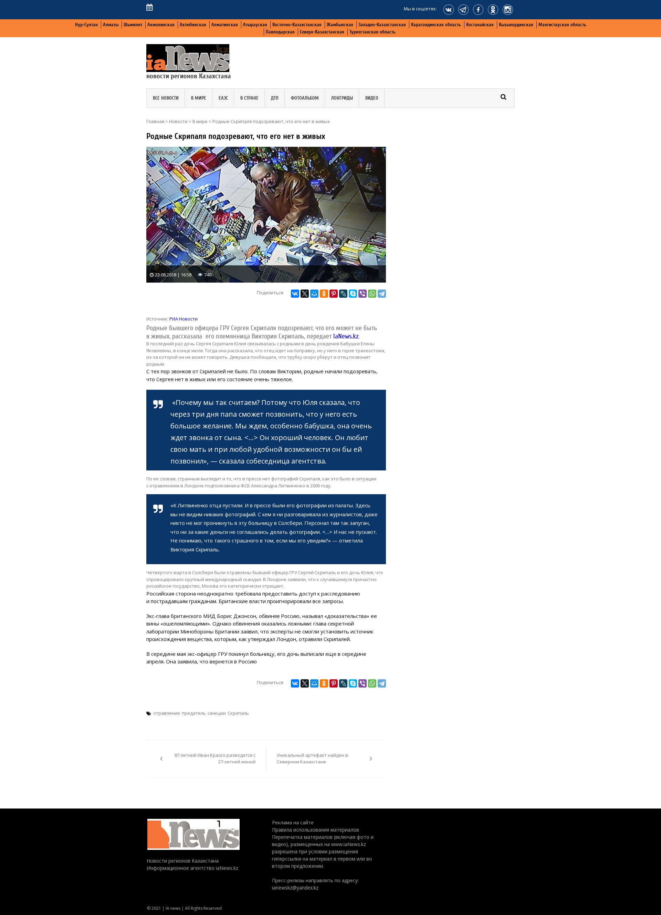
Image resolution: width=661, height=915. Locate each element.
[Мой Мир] (314, 293)
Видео (371, 98)
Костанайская (480, 25)
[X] (305, 293)
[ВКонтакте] (295, 293)
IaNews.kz (345, 336)
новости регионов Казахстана (188, 76)
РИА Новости (183, 319)
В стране (249, 98)
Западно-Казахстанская (382, 25)
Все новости (166, 98)
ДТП (275, 98)
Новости (178, 121)
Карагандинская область (436, 25)
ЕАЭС (223, 98)
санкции (217, 713)
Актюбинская (193, 25)
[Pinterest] (333, 293)
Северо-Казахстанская (322, 32)
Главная (155, 121)
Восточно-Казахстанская (297, 25)
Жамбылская (340, 25)
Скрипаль (238, 713)
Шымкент (133, 25)
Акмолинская (161, 25)
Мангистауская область (562, 25)
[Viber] (362, 293)
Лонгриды (342, 98)
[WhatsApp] (372, 293)
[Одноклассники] (324, 293)
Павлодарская (280, 32)
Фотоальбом (305, 98)
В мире (198, 98)
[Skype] (353, 293)
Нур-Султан (86, 25)
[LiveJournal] (343, 293)
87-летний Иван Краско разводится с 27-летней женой (215, 758)
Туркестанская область (372, 32)
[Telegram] (382, 293)
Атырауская (255, 25)
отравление (166, 713)
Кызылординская (516, 25)
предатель (194, 713)
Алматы (110, 25)
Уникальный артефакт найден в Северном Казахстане (312, 758)
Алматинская (224, 25)
